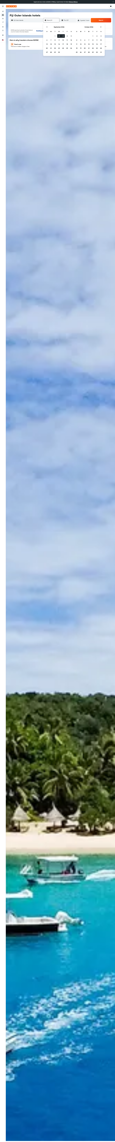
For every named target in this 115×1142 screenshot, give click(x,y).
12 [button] (71, 40)
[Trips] (3, 35)
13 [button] (47, 44)
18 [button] (67, 44)
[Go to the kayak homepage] (11, 6)
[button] (113, 2)
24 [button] (63, 48)
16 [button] (59, 44)
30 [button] (59, 52)
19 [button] (71, 44)
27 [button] (47, 52)
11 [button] (67, 40)
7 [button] (88, 40)
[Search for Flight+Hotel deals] (3, 22)
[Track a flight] (3, 30)
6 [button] (84, 40)
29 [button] (55, 52)
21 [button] (51, 48)
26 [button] (71, 48)
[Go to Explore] (3, 27)
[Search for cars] (3, 18)
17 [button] (63, 44)
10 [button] (63, 40)
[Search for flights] (3, 11)
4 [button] (67, 36)
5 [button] (71, 36)
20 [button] (47, 48)
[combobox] (28, 20)
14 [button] (51, 44)
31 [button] (101, 52)
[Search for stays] (3, 15)
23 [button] (59, 48)
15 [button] (55, 44)
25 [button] (67, 48)
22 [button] (55, 48)
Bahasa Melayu (73, 2)
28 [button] (51, 52)
